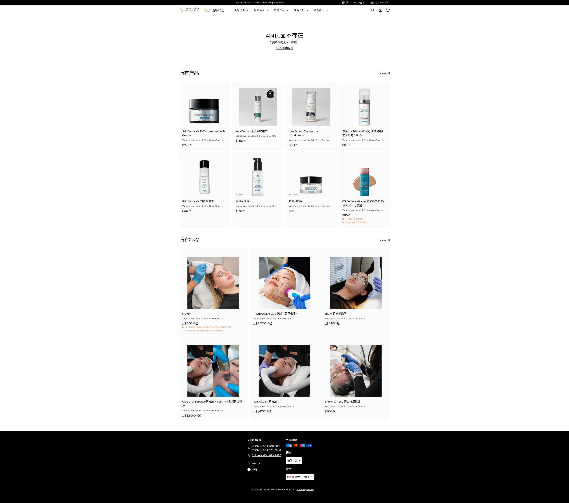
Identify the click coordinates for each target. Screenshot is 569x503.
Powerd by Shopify (305, 489)
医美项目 (260, 10)
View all (385, 73)
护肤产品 (280, 10)
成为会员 (300, 10)
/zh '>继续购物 (284, 48)
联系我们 (320, 10)
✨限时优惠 (238, 10)
